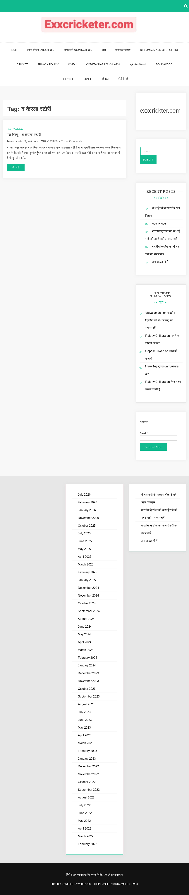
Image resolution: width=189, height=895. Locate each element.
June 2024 (85, 626)
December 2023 (88, 673)
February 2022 (87, 844)
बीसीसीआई (123, 78)
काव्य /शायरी (67, 78)
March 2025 (85, 564)
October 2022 (87, 781)
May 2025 (84, 548)
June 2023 (85, 719)
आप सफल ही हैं (160, 262)
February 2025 (87, 572)
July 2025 (84, 533)
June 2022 (85, 813)
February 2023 (87, 750)
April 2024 (84, 642)
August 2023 (86, 704)
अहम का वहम (159, 223)
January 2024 (87, 665)
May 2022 (84, 820)
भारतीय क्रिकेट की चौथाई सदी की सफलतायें (160, 320)
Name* (144, 421)
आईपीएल (104, 78)
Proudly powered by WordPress (72, 884)
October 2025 (87, 525)
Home (14, 49)
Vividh (72, 64)
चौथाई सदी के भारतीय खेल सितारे (158, 494)
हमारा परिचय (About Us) (40, 49)
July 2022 (84, 805)
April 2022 (84, 828)
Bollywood (164, 64)
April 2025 (84, 556)
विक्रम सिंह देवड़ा (154, 366)
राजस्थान (86, 78)
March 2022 (85, 836)
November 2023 (88, 681)
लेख (104, 49)
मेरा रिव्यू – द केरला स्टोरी (24, 135)
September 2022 (89, 789)
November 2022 (88, 774)
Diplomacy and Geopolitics (159, 49)
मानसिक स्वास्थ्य (122, 49)
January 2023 (87, 758)
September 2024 (89, 611)
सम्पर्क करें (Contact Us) (78, 49)
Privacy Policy (48, 64)
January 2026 (87, 510)
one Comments (72, 141)
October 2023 (87, 688)
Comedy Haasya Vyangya (103, 64)
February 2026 (87, 502)
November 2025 (88, 517)
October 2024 (87, 603)
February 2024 (87, 657)
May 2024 (84, 634)
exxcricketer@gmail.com (23, 141)
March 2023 (85, 743)
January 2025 (87, 580)
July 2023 (84, 712)
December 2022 (88, 766)
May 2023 (84, 727)
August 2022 (86, 797)
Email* (143, 433)
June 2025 (85, 541)
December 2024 (88, 587)
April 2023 (84, 735)
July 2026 (84, 494)
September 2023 (89, 696)
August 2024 (86, 618)
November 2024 (88, 595)
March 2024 (85, 649)
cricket (22, 64)
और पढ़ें (15, 167)
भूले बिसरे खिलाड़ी (138, 64)
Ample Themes (129, 884)
